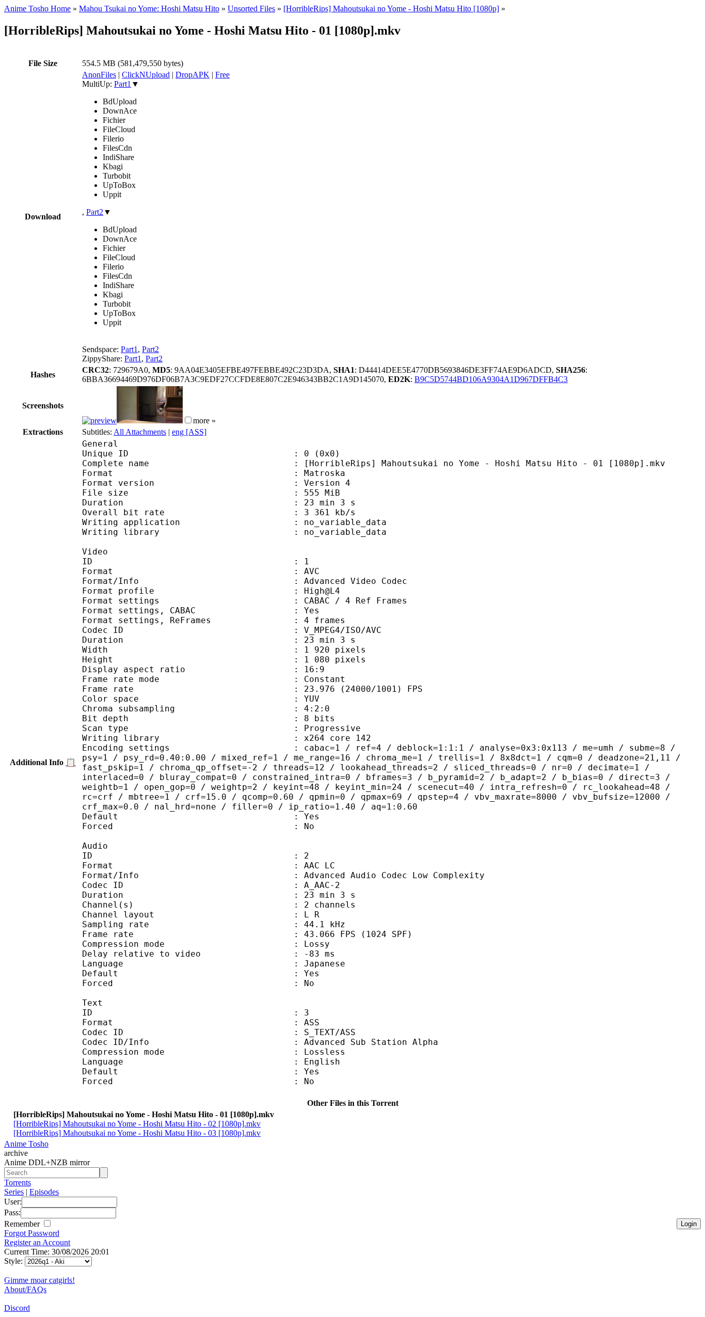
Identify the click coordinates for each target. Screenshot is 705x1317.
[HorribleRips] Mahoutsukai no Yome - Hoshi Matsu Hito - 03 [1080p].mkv (137, 1133)
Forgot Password (31, 1233)
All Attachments (140, 431)
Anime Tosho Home (37, 8)
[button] (188, 420)
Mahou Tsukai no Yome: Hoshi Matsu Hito (149, 8)
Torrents (17, 1182)
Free (222, 74)
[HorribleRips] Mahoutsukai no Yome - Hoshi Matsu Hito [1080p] (391, 8)
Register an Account (37, 1242)
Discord (17, 1308)
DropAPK (192, 74)
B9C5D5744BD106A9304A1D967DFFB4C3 (491, 379)
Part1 (122, 84)
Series (14, 1191)
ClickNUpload (146, 74)
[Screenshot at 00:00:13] (99, 420)
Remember (23, 1223)
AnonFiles (99, 74)
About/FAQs (25, 1289)
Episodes (44, 1191)
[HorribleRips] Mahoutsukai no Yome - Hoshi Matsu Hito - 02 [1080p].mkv (137, 1123)
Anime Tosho (26, 1143)
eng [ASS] (189, 431)
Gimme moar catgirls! (39, 1280)
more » (204, 420)
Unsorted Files (251, 8)
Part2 (94, 212)
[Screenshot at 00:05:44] (150, 420)
